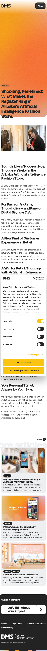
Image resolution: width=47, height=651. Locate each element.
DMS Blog (5, 85)
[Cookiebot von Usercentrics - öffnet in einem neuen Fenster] (33, 278)
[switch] (40, 329)
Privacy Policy (7, 627)
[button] (40, 5)
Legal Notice (17, 624)
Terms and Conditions (36, 624)
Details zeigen (33, 355)
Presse (4, 624)
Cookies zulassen (23, 362)
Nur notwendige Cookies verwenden (23, 371)
